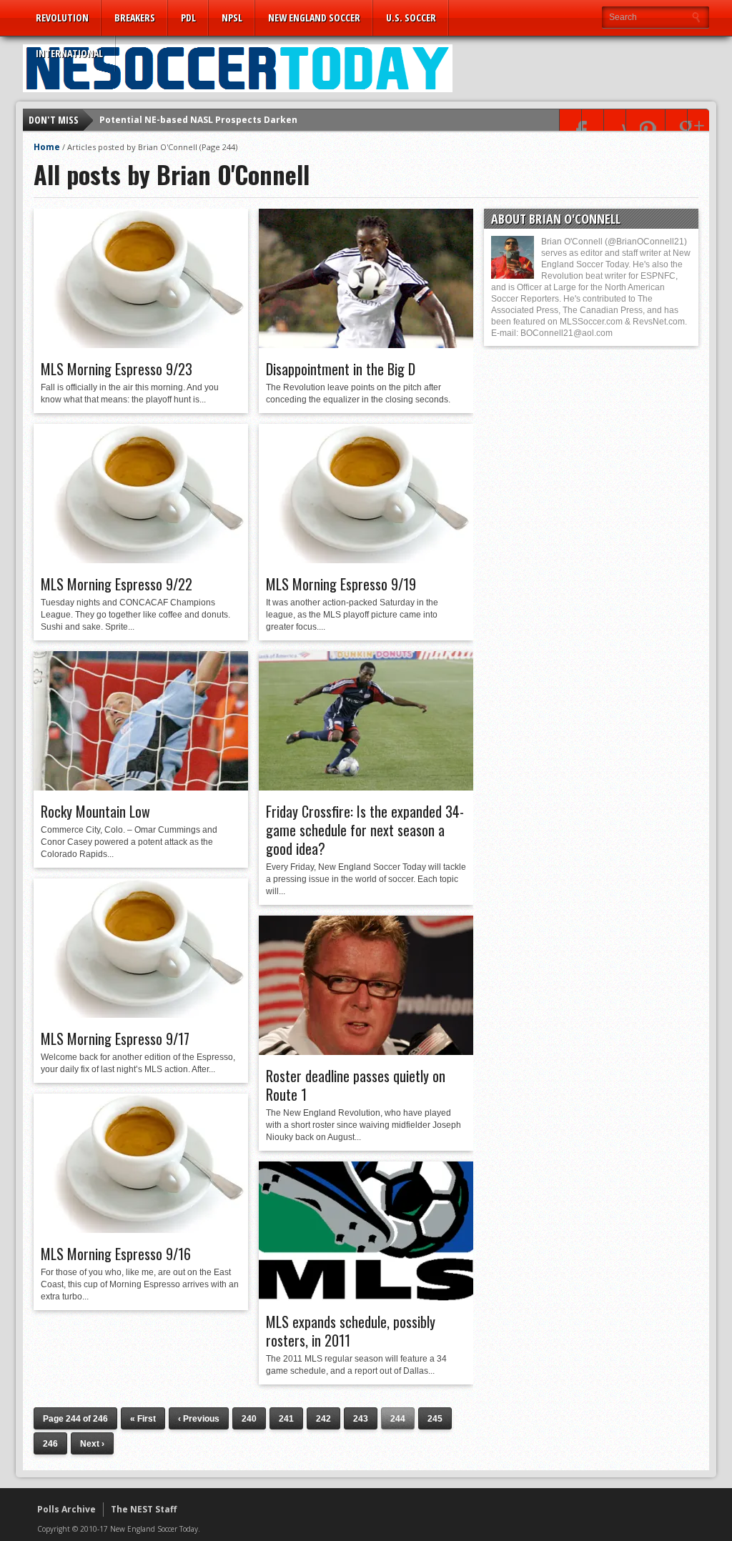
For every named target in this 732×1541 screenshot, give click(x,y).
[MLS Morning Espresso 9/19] (366, 559)
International (69, 53)
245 (434, 1419)
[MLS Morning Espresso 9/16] (141, 1229)
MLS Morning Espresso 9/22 (116, 584)
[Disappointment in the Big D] (366, 344)
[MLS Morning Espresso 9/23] (141, 344)
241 (286, 1419)
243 (360, 1419)
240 (249, 1419)
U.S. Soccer (411, 17)
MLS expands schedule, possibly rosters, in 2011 (350, 1331)
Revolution (62, 17)
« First (143, 1419)
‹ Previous (198, 1419)
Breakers (134, 17)
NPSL (232, 17)
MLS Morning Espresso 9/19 (341, 584)
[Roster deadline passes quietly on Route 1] (366, 1051)
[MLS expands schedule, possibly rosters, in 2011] (366, 1297)
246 (50, 1444)
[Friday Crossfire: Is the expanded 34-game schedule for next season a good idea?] (366, 787)
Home (47, 147)
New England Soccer (314, 17)
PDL (188, 17)
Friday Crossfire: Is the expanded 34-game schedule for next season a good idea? (365, 830)
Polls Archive (66, 1509)
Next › (92, 1444)
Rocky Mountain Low (95, 811)
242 (323, 1419)
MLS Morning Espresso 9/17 (115, 1038)
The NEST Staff (144, 1509)
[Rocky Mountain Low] (141, 787)
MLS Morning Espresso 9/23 (116, 369)
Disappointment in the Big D (340, 369)
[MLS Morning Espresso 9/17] (141, 1014)
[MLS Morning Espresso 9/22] (141, 559)
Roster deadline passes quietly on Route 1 (355, 1085)
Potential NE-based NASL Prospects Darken (198, 120)
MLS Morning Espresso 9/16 (116, 1253)
